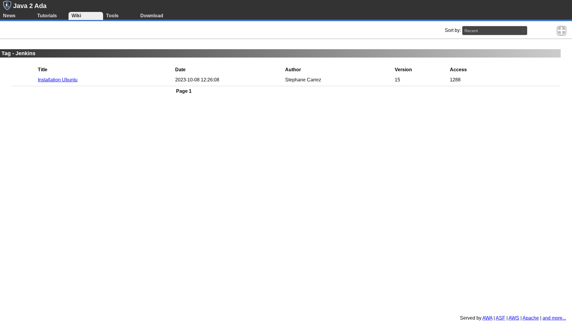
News (9, 15)
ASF (500, 318)
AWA (487, 318)
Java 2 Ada (29, 6)
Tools (112, 15)
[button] (495, 30)
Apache (531, 318)
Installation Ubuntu (57, 79)
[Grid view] (561, 30)
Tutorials (47, 15)
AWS (514, 318)
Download (151, 15)
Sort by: (453, 30)
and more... (554, 318)
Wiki (76, 15)
